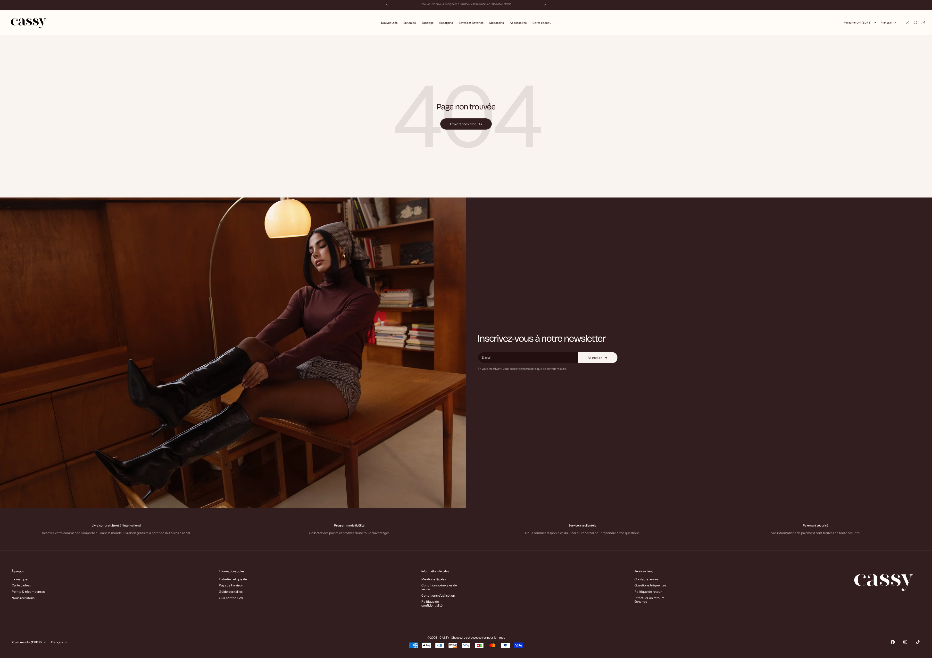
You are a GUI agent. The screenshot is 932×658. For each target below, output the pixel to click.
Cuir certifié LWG (231, 598)
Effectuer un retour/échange (649, 600)
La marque (19, 579)
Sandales (409, 23)
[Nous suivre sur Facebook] (892, 642)
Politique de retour (648, 591)
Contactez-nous (646, 579)
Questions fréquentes (650, 585)
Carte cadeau (542, 23)
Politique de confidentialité (431, 603)
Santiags (427, 23)
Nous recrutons (23, 598)
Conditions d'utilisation (438, 595)
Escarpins (446, 23)
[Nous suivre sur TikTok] (917, 642)
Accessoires (518, 23)
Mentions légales (433, 579)
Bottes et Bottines (471, 23)
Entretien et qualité (233, 579)
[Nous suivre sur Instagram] (905, 642)
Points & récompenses (28, 591)
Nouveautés (389, 23)
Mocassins (496, 23)
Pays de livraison (231, 585)
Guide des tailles (230, 591)
